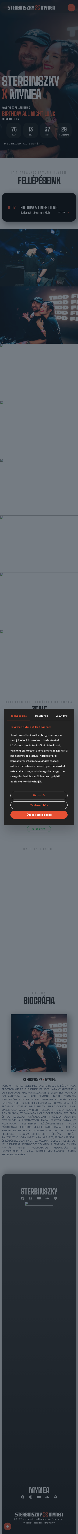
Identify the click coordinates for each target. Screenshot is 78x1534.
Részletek (41, 716)
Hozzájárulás (18, 716)
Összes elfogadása (39, 814)
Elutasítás (39, 795)
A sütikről (62, 716)
